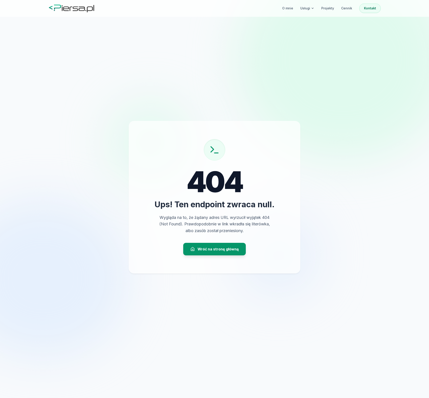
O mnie (287, 8)
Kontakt (370, 8)
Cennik (346, 8)
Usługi (305, 8)
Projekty (327, 8)
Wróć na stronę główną (218, 249)
